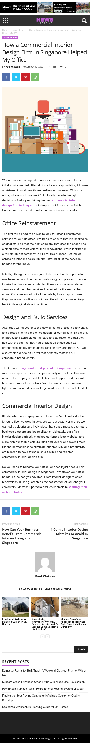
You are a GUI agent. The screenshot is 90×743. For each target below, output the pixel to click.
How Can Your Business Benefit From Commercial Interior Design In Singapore (22, 536)
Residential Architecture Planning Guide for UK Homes (15, 622)
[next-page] (47, 636)
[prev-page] (42, 636)
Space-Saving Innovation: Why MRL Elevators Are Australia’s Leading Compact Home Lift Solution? (44, 624)
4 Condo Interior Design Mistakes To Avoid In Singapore (69, 533)
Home (5, 29)
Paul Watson (12, 66)
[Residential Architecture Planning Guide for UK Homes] (15, 607)
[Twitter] (16, 77)
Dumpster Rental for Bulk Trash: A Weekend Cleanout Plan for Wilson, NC (44, 673)
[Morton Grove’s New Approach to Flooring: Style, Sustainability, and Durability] (74, 607)
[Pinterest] (25, 77)
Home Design (18, 29)
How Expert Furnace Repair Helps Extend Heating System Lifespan (43, 688)
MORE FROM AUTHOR (58, 589)
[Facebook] (6, 77)
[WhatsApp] (35, 77)
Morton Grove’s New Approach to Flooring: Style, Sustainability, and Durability (74, 623)
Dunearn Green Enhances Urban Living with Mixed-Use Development (43, 681)
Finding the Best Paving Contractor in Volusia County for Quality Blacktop (41, 698)
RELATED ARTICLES (30, 589)
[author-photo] (45, 562)
